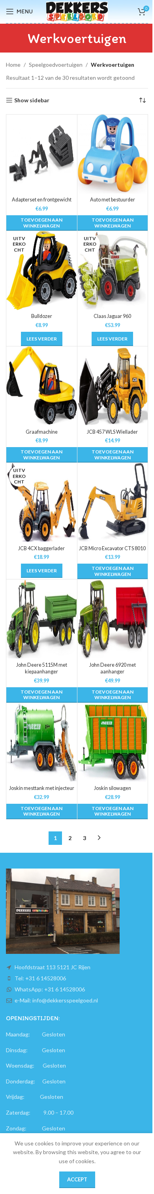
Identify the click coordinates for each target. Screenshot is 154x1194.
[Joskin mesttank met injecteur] (41, 742)
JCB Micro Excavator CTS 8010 (112, 548)
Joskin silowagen (112, 788)
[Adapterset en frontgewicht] (41, 154)
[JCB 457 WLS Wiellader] (112, 385)
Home (13, 64)
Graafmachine (42, 432)
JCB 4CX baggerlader (41, 548)
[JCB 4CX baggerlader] (41, 502)
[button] (41, 223)
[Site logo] (77, 11)
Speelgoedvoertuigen (56, 64)
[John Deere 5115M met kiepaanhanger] (41, 618)
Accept (77, 1179)
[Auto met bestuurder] (112, 154)
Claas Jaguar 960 (112, 316)
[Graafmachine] (41, 385)
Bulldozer (41, 316)
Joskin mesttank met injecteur (41, 788)
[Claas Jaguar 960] (112, 270)
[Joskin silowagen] (112, 742)
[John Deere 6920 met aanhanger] (112, 618)
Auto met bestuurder (112, 200)
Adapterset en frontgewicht (41, 200)
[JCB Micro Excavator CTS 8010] (112, 502)
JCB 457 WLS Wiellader (112, 432)
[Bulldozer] (41, 270)
